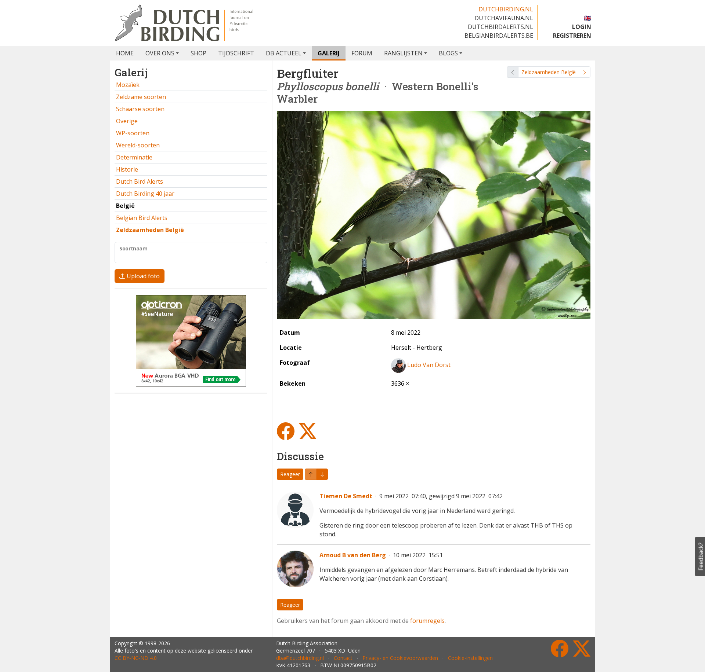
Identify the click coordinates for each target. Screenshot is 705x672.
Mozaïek (128, 85)
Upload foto (142, 276)
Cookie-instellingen (470, 657)
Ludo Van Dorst (429, 365)
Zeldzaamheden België (548, 72)
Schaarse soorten (140, 109)
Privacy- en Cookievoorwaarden (400, 657)
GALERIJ (329, 53)
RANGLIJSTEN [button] (403, 53)
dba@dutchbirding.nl (300, 657)
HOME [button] (125, 53)
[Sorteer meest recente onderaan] (311, 474)
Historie (127, 169)
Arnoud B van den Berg (352, 555)
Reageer (290, 474)
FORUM (361, 53)
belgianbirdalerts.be (498, 36)
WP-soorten (132, 133)
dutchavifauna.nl (503, 18)
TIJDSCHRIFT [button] (236, 53)
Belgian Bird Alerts (141, 218)
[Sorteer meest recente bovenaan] (322, 474)
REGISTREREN (572, 36)
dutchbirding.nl (505, 9)
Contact (343, 657)
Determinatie (134, 157)
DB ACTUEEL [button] (283, 53)
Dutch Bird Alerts (139, 181)
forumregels (427, 621)
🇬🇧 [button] (587, 18)
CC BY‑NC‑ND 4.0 (136, 657)
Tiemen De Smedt (345, 496)
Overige (127, 121)
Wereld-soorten (138, 145)
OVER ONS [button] (159, 53)
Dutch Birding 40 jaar (145, 194)
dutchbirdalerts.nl (500, 27)
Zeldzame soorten (141, 97)
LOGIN (581, 27)
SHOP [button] (198, 53)
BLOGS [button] (448, 53)
